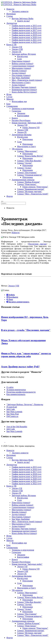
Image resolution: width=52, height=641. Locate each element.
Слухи (9, 97)
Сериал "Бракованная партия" (30, 189)
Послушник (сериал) (21, 75)
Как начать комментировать (18, 302)
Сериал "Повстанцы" (27, 184)
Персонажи (27, 139)
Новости (10, 9)
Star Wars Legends (14, 411)
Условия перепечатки (16, 389)
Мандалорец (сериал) (21, 68)
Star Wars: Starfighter (21, 78)
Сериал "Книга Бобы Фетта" (30, 156)
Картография (23, 116)
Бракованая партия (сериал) (24, 89)
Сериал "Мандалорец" (27, 151)
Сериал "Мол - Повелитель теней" (32, 194)
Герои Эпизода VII (30, 127)
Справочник (12, 106)
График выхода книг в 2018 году (26, 33)
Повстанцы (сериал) (21, 61)
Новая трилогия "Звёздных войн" (27, 123)
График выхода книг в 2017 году (26, 30)
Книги (15, 118)
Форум (9, 196)
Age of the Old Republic (16, 426)
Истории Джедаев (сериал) (24, 87)
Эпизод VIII (17, 49)
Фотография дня (19, 101)
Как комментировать (15, 394)
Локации (21, 113)
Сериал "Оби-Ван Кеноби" (29, 161)
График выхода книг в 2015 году (26, 25)
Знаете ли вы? (23, 21)
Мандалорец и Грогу (21, 82)
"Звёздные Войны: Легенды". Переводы (24, 404)
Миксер (9, 99)
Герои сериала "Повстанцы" (35, 187)
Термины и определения (23, 108)
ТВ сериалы (17, 149)
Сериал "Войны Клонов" (28, 182)
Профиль (11, 295)
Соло (19, 59)
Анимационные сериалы (23, 180)
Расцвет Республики (21, 120)
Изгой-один (22, 56)
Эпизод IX (16, 52)
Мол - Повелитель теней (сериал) (27, 80)
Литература (11, 23)
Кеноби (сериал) (19, 71)
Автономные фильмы (21, 134)
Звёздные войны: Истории (24, 54)
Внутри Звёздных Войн (22, 18)
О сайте (9, 387)
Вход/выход (13, 297)
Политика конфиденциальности (21, 392)
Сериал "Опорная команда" (29, 175)
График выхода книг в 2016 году (26, 28)
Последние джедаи (37, 244)
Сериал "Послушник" (27, 172)
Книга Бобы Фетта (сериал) (24, 92)
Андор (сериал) (19, 73)
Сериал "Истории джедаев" (29, 191)
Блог (8, 104)
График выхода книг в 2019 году (26, 35)
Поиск (10, 300)
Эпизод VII (17, 47)
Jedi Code (10, 409)
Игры (8, 94)
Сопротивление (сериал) (23, 66)
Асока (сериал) (18, 85)
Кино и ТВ (11, 44)
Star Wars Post (12, 414)
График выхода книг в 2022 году (26, 42)
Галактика (16, 111)
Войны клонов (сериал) (22, 63)
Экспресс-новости (20, 11)
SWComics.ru (12, 416)
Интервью (11, 14)
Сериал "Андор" (24, 163)
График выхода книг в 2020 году (26, 37)
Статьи (9, 16)
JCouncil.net (11, 407)
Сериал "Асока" (24, 168)
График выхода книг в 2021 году (26, 40)
